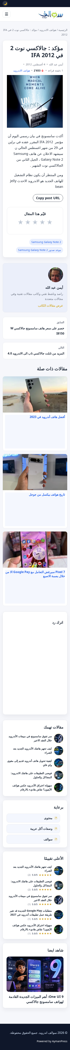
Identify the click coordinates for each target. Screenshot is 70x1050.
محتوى (48, 818)
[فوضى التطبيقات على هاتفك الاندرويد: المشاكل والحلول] (58, 775)
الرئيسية (62, 30)
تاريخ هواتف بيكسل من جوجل (47, 494)
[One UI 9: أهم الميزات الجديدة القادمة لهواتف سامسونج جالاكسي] (35, 974)
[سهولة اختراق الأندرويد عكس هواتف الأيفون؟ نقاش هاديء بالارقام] (58, 787)
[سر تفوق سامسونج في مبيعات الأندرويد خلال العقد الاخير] (58, 738)
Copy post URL (48, 198)
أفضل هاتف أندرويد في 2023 (47, 417)
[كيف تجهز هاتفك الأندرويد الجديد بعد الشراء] (58, 750)
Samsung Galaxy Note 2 (46, 242)
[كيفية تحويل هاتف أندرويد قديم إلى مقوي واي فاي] (58, 763)
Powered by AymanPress (52, 1041)
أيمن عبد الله (54, 287)
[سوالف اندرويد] (50, 14)
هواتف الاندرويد (47, 30)
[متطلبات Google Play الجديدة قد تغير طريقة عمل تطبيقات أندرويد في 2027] (58, 914)
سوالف (48, 839)
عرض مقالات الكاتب (50, 305)
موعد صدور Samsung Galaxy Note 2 (39, 250)
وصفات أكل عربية (41, 828)
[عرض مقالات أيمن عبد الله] (55, 274)
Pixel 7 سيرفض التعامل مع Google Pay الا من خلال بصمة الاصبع (35, 574)
